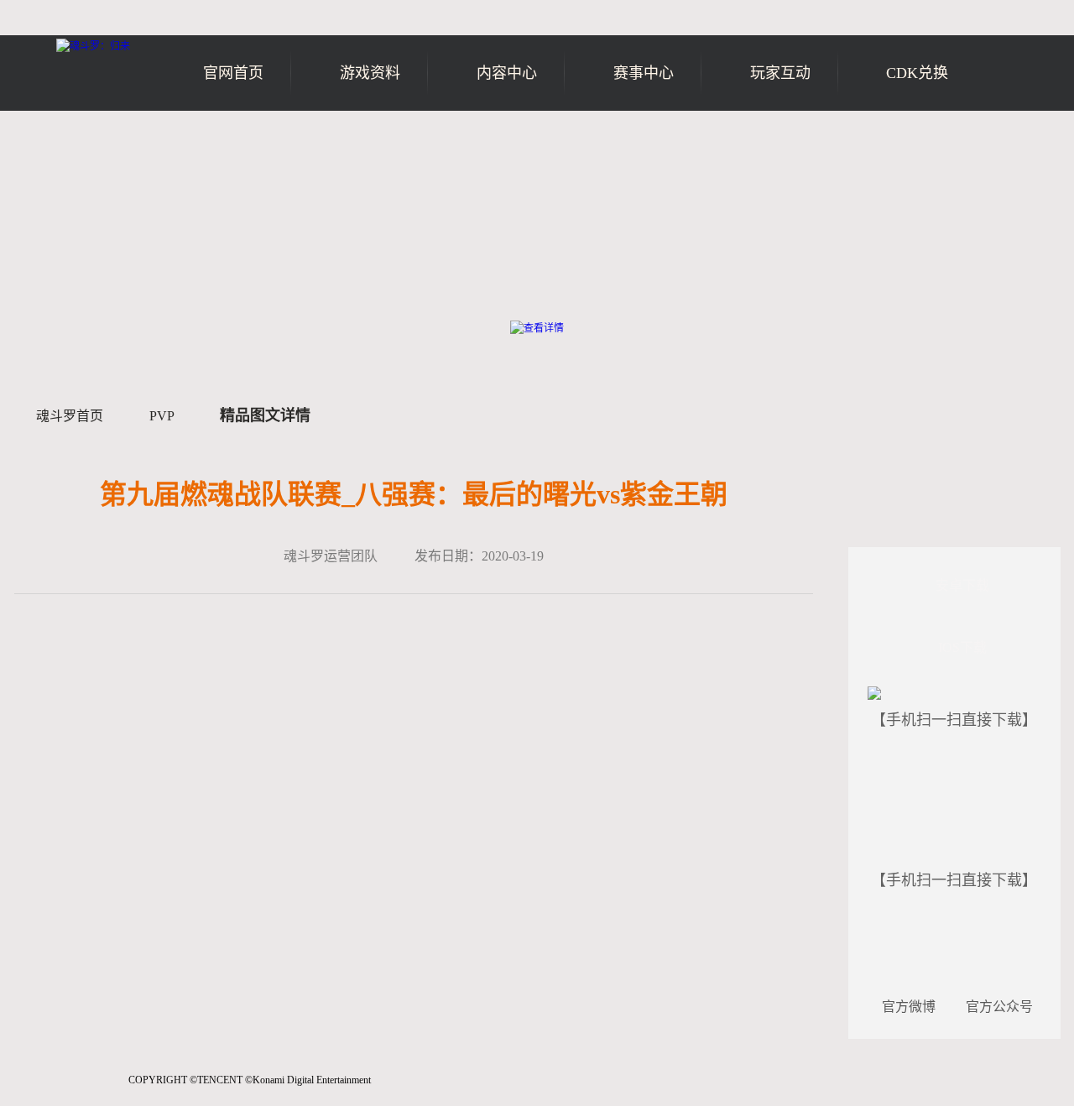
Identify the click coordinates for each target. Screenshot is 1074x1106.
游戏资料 (370, 73)
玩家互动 (780, 73)
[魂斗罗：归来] (93, 46)
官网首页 (233, 73)
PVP (161, 416)
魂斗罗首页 (69, 416)
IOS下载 (962, 647)
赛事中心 (643, 73)
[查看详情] (537, 328)
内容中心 (507, 73)
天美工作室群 (68, 1089)
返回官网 (1012, 141)
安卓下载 (962, 585)
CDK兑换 (917, 73)
